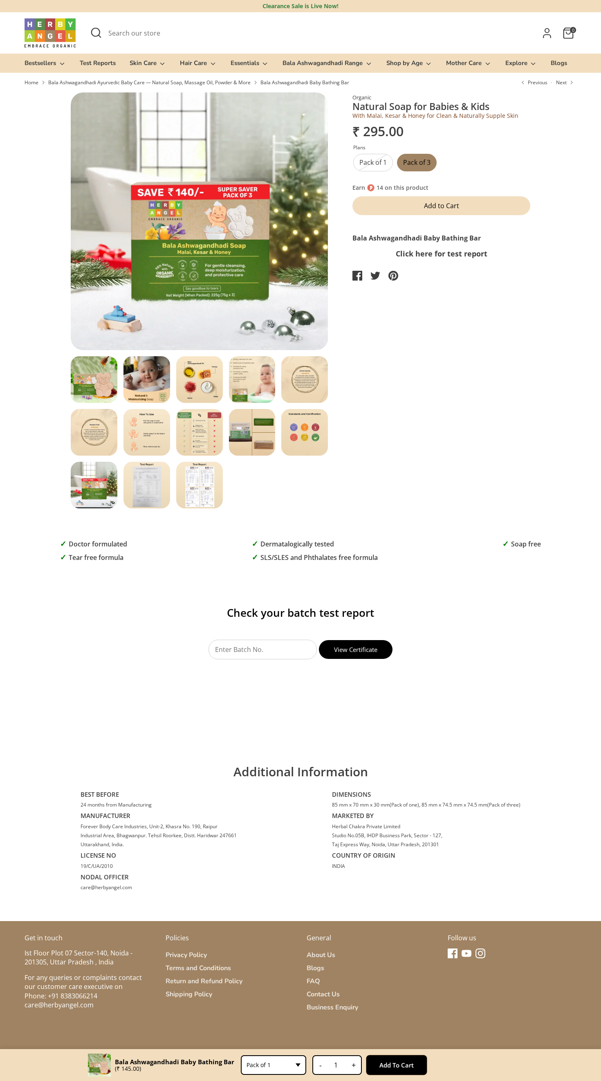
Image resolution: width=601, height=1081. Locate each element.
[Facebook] (452, 953)
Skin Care (144, 63)
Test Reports (98, 63)
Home (31, 82)
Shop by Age (405, 63)
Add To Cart (396, 1065)
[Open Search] (96, 33)
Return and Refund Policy (204, 981)
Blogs (559, 63)
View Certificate (355, 649)
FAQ (313, 981)
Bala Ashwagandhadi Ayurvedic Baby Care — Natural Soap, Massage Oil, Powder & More (149, 82)
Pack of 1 (373, 162)
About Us (321, 955)
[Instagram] (480, 953)
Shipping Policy (189, 994)
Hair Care (194, 63)
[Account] (547, 33)
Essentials (246, 63)
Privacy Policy (186, 955)
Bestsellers (41, 63)
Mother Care (464, 63)
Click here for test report (441, 253)
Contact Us (323, 994)
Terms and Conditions (198, 968)
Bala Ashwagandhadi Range (323, 63)
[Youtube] (466, 953)
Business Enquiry (332, 1007)
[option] (199, 224)
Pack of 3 (417, 162)
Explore (517, 63)
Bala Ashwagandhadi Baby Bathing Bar (304, 82)
